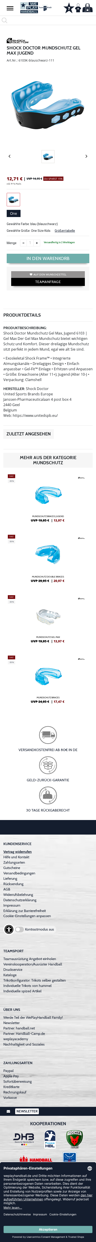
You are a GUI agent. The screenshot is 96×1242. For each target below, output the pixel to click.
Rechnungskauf (14, 1092)
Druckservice (12, 969)
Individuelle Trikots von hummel (27, 986)
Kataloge (10, 975)
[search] (48, 20)
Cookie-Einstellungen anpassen (27, 916)
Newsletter (11, 1023)
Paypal (8, 1071)
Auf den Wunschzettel (49, 274)
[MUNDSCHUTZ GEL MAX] (48, 621)
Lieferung (10, 878)
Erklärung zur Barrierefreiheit (24, 911)
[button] (10, 8)
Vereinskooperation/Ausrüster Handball (32, 964)
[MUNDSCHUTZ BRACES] (48, 681)
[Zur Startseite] (36, 7)
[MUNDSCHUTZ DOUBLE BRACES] (48, 560)
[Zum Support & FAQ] (69, 7)
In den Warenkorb (48, 258)
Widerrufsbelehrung (18, 895)
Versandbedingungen (19, 873)
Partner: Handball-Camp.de (24, 1033)
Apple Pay (11, 1076)
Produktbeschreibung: (25, 328)
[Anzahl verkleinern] (23, 243)
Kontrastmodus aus (39, 929)
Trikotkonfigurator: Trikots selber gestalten (34, 980)
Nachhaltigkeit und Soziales (24, 1044)
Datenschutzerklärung (19, 900)
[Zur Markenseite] (18, 41)
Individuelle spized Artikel (22, 991)
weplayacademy (15, 1039)
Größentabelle (65, 230)
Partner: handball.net (19, 1028)
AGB (6, 889)
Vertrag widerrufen (17, 852)
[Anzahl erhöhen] (36, 243)
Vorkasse (10, 1097)
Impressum (11, 905)
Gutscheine (11, 868)
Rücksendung (13, 884)
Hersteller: (14, 389)
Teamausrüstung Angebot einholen (29, 959)
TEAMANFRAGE (48, 282)
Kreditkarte (11, 1087)
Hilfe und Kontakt (16, 857)
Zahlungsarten (14, 862)
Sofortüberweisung (17, 1081)
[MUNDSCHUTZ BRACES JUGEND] (48, 500)
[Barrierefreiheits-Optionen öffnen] (9, 929)
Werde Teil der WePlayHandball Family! (33, 1017)
